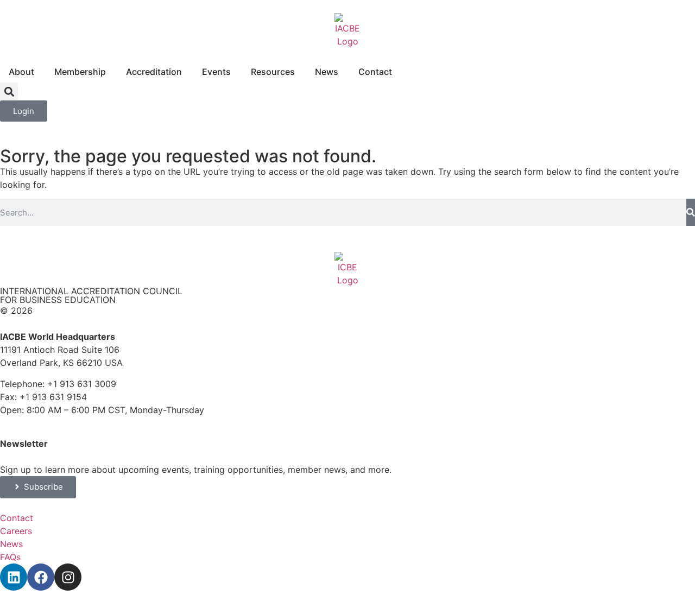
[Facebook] (40, 577)
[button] (9, 91)
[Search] (690, 212)
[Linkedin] (13, 577)
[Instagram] (67, 577)
